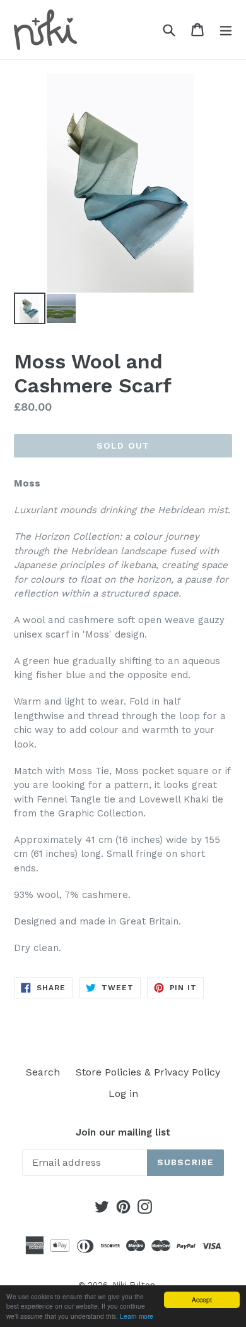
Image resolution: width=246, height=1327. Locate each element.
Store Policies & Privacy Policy (148, 1072)
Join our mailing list (123, 1132)
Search (43, 1072)
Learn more (136, 1316)
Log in (123, 1094)
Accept (202, 1299)
